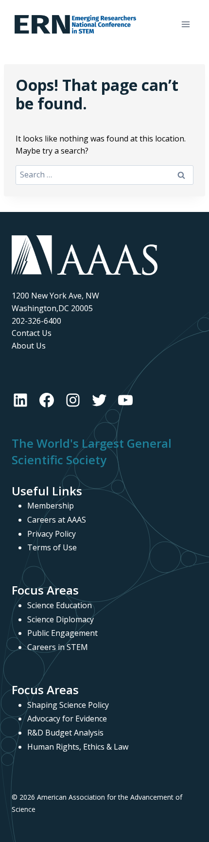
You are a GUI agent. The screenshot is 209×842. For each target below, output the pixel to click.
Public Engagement (62, 633)
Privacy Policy (51, 533)
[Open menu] (185, 24)
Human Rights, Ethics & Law (77, 746)
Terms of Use (52, 547)
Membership (50, 505)
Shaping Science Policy (68, 705)
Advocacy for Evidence (67, 718)
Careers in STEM (57, 647)
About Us (29, 345)
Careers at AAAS (56, 519)
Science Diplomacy (60, 619)
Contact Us (32, 333)
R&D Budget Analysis (65, 732)
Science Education (59, 605)
